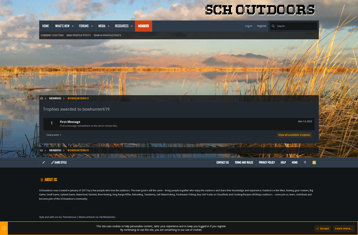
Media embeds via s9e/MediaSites (97, 217)
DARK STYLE (60, 162)
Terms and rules (244, 162)
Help (283, 162)
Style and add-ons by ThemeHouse (57, 217)
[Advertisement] (151, 69)
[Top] (305, 163)
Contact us (222, 162)
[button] (73, 26)
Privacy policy (267, 162)
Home (295, 162)
